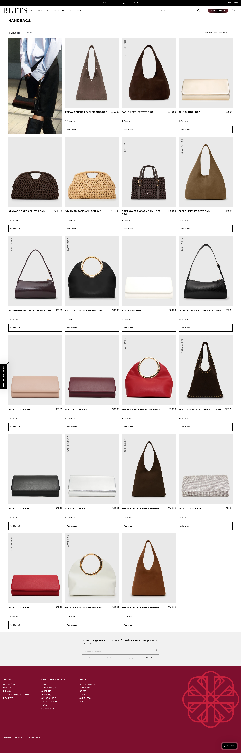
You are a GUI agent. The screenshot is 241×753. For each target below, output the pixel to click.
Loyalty (45, 684)
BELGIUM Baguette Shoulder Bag (29, 310)
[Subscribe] (156, 650)
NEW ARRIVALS (87, 684)
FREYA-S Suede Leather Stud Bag (86, 112)
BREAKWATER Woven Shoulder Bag (141, 212)
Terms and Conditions (16, 694)
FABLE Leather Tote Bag (137, 112)
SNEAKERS (85, 698)
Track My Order (50, 687)
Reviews (8, 698)
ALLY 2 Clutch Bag (190, 508)
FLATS (82, 694)
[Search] (198, 10)
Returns (46, 694)
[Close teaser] (7, 362)
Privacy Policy (150, 658)
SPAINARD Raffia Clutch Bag (26, 211)
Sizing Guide (48, 698)
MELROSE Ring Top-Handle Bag (84, 310)
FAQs (44, 705)
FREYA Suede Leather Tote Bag (141, 508)
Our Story (9, 684)
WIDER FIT (84, 687)
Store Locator (49, 701)
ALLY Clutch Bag (189, 112)
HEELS (82, 701)
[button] (203, 10)
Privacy (7, 691)
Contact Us (48, 709)
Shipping (46, 691)
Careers (8, 687)
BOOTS (83, 691)
